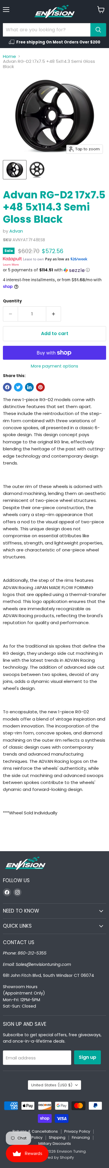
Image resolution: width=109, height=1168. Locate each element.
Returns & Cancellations (35, 1131)
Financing (81, 1137)
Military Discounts (54, 1143)
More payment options (54, 366)
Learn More (11, 264)
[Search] (98, 29)
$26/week (78, 259)
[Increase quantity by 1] (53, 313)
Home (9, 56)
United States (51, 1085)
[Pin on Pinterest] (40, 387)
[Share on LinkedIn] (29, 387)
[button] (54, 270)
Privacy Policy (77, 1131)
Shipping (57, 1137)
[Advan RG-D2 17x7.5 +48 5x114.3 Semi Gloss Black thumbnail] (14, 169)
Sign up (87, 1057)
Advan (16, 231)
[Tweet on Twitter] (18, 387)
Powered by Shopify (54, 1157)
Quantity (12, 301)
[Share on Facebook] (7, 387)
